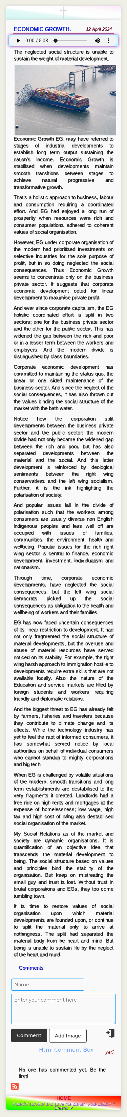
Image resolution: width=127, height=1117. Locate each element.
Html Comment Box (66, 1050)
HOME (64, 1098)
